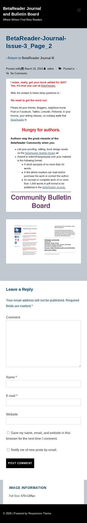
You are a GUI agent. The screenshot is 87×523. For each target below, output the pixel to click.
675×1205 (27, 495)
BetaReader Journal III (38, 58)
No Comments (19, 73)
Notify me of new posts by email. (34, 450)
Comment (13, 317)
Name (10, 377)
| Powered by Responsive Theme (31, 513)
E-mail (10, 395)
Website (12, 414)
